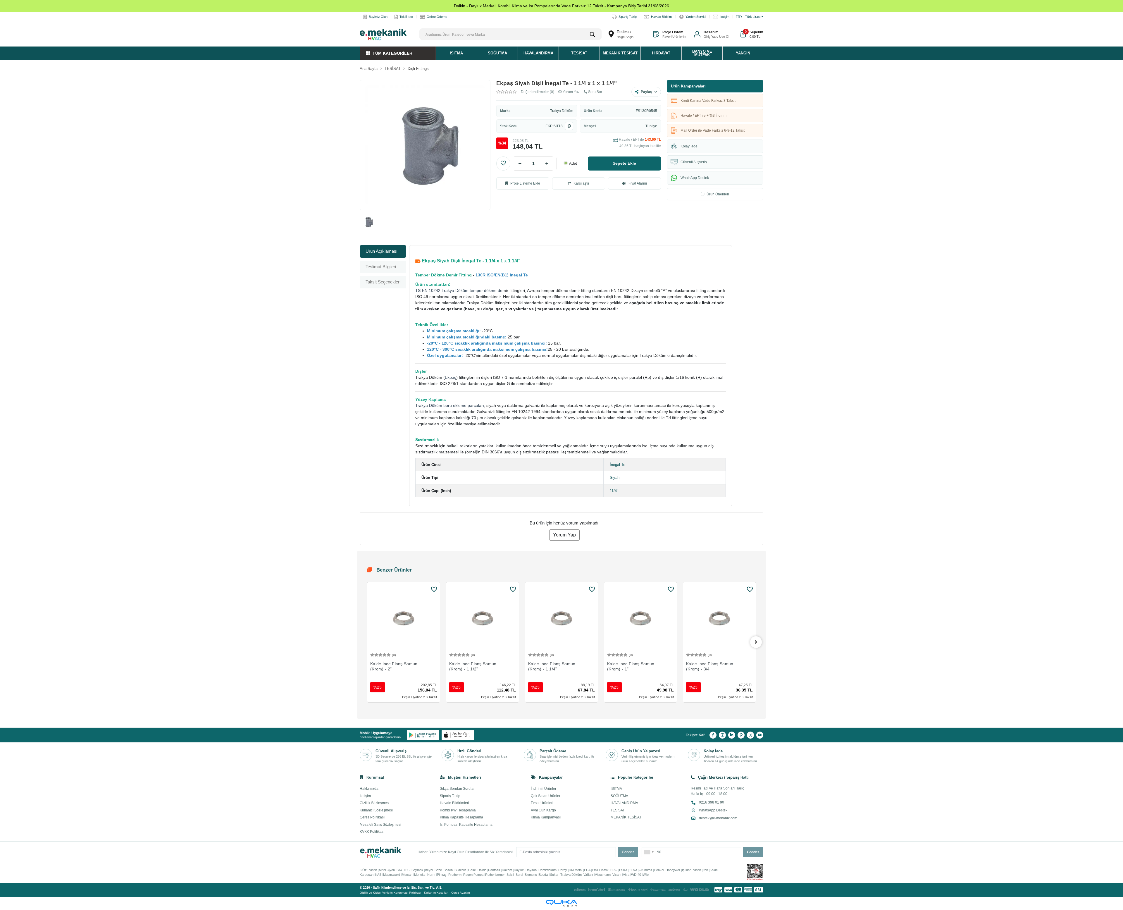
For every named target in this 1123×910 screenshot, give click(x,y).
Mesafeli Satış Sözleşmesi (380, 825)
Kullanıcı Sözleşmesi (376, 810)
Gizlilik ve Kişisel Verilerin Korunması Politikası (390, 892)
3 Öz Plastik (368, 870)
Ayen (391, 870)
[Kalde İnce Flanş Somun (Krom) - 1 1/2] (482, 618)
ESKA (623, 870)
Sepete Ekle (624, 163)
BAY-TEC (403, 870)
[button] (711, 34)
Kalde (714, 870)
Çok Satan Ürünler (545, 796)
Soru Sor (594, 92)
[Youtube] (759, 735)
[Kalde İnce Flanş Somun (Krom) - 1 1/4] (561, 618)
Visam (616, 874)
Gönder (628, 852)
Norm (431, 874)
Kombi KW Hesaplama (458, 810)
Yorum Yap (564, 534)
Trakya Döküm (561, 111)
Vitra (626, 874)
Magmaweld (391, 874)
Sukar (554, 874)
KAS (378, 874)
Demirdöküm (547, 870)
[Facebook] (712, 735)
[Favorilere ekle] (434, 589)
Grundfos (645, 870)
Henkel (659, 870)
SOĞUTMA (619, 796)
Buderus (460, 870)
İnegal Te (617, 464)
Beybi (429, 870)
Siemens (531, 874)
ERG (613, 870)
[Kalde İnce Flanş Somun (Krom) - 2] (403, 618)
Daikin (482, 870)
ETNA (633, 870)
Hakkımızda (369, 789)
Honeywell (673, 870)
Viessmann (603, 874)
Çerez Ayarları (460, 892)
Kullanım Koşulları (436, 892)
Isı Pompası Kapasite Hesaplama (466, 825)
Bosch (448, 870)
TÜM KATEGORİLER (392, 53)
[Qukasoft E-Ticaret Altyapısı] (561, 903)
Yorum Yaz (571, 92)
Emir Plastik (600, 870)
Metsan (407, 874)
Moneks (420, 874)
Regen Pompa (473, 874)
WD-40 (636, 874)
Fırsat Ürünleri (542, 803)
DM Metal (575, 870)
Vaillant (588, 874)
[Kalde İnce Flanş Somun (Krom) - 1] (640, 618)
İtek (705, 870)
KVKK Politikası (372, 832)
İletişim (365, 796)
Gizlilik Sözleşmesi (375, 803)
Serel (519, 874)
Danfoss (494, 870)
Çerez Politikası (372, 817)
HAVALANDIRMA (624, 803)
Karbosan (366, 874)
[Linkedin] (731, 735)
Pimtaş (442, 874)
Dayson (531, 870)
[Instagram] (722, 735)
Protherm (454, 874)
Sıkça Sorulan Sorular (457, 789)
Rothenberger (495, 874)
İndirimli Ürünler (543, 789)
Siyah (614, 477)
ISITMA (616, 789)
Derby (562, 870)
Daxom (507, 870)
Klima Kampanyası (546, 817)
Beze (438, 870)
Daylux (519, 870)
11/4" (614, 490)
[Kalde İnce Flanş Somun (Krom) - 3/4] (719, 618)
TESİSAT (618, 810)
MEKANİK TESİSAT (626, 817)
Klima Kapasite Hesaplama (461, 817)
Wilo (646, 874)
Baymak (417, 870)
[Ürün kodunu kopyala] (569, 126)
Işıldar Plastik (691, 870)
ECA (587, 870)
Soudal (543, 874)
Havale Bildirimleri (454, 803)
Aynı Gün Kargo (543, 810)
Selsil (510, 874)
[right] (756, 642)
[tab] (383, 251)
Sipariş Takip (450, 796)
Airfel (382, 870)
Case (472, 870)
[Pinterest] (741, 735)
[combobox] (648, 852)
